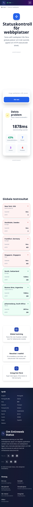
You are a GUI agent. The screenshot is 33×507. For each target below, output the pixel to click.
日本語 (19, 417)
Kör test (16, 100)
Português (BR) (5, 399)
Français (19, 405)
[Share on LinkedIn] (15, 461)
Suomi (3, 417)
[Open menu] (30, 2)
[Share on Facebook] (11, 461)
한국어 (19, 414)
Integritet (21, 494)
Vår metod (4, 494)
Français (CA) (5, 408)
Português (20, 396)
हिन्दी (18, 402)
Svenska (3, 411)
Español (19, 420)
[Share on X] (6, 461)
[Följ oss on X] (8, 455)
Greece (19, 408)
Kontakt (20, 481)
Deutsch (3, 405)
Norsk (3, 414)
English (3, 396)
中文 (2, 402)
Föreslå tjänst (22, 487)
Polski (3, 420)
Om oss (3, 481)
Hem (4, 7)
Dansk (19, 399)
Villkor (3, 499)
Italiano (3, 423)
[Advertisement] (16, 71)
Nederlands (20, 411)
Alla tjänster (5, 487)
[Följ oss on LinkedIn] (17, 455)
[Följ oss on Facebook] (12, 455)
